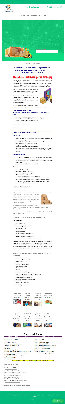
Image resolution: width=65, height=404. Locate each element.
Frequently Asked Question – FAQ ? (12, 382)
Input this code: (39, 49)
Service (9, 2)
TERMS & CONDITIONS (27, 395)
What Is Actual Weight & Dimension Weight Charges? (16, 380)
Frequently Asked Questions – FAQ (21, 2)
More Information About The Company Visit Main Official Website (16, 385)
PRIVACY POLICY (18, 395)
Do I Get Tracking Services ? (11, 367)
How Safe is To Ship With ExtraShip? (12, 370)
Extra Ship (35, 395)
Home (5, 2)
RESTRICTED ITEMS (11, 395)
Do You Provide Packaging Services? (12, 374)
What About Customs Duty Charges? (12, 377)
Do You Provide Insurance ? (11, 369)
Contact (31, 2)
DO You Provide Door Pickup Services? (13, 375)
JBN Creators (44, 395)
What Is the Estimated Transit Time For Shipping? (15, 372)
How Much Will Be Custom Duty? (12, 378)
